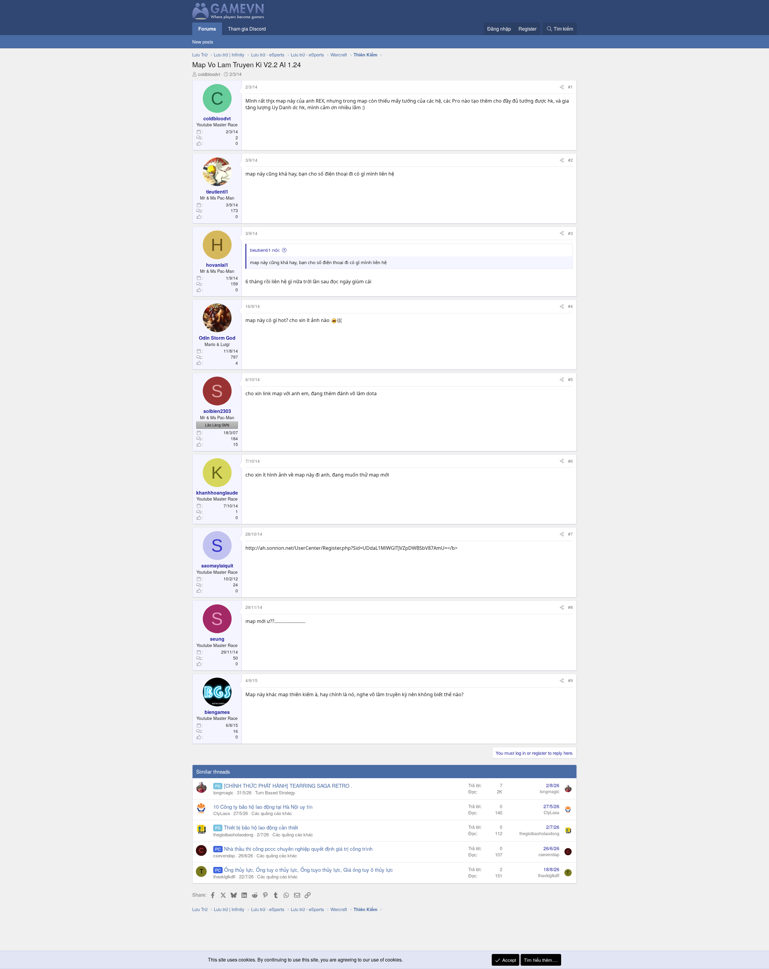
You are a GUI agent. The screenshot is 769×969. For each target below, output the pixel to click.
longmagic (223, 792)
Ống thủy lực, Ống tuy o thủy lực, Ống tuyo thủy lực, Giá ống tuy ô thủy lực (308, 869)
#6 (570, 461)
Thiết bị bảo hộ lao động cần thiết (261, 827)
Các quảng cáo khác (271, 813)
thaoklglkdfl (224, 876)
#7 (570, 534)
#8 (570, 607)
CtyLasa (221, 813)
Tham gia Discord (247, 28)
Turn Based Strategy (275, 792)
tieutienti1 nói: (265, 250)
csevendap (224, 855)
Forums (207, 28)
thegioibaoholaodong (233, 834)
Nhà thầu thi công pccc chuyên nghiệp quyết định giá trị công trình (298, 848)
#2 (570, 160)
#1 (570, 87)
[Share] (562, 87)
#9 (570, 680)
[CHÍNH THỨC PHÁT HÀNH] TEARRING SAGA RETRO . (288, 785)
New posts (202, 41)
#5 (570, 379)
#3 (570, 233)
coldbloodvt (209, 74)
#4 (570, 306)
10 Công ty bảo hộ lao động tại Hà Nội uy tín (262, 806)
